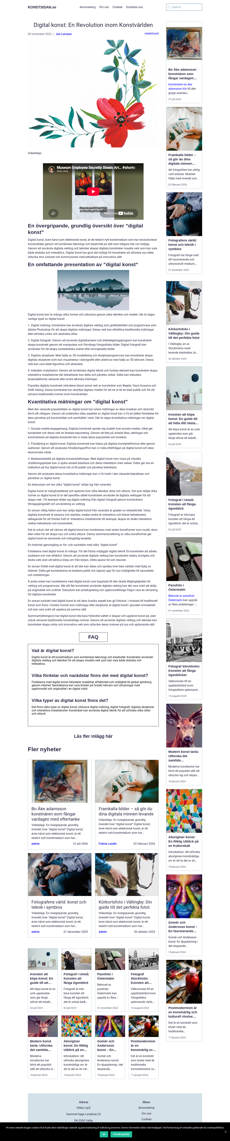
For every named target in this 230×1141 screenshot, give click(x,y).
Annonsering (88, 7)
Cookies (117, 7)
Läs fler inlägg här (93, 736)
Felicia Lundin (108, 843)
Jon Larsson (64, 34)
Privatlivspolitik (121, 1134)
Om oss (104, 7)
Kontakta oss (134, 7)
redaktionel (152, 33)
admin (35, 843)
